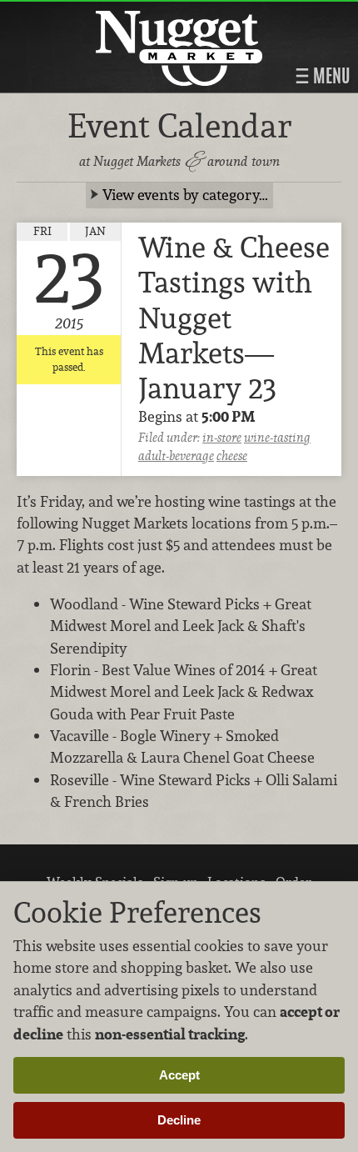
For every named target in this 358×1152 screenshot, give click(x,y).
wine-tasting (277, 437)
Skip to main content (78, 13)
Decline (179, 1120)
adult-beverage (176, 455)
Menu (330, 75)
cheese (231, 455)
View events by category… (185, 194)
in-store (221, 437)
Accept (179, 1075)
